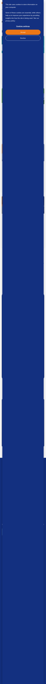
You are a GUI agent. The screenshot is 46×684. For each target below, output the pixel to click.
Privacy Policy (21, 21)
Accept (23, 32)
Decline (23, 38)
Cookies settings (23, 26)
